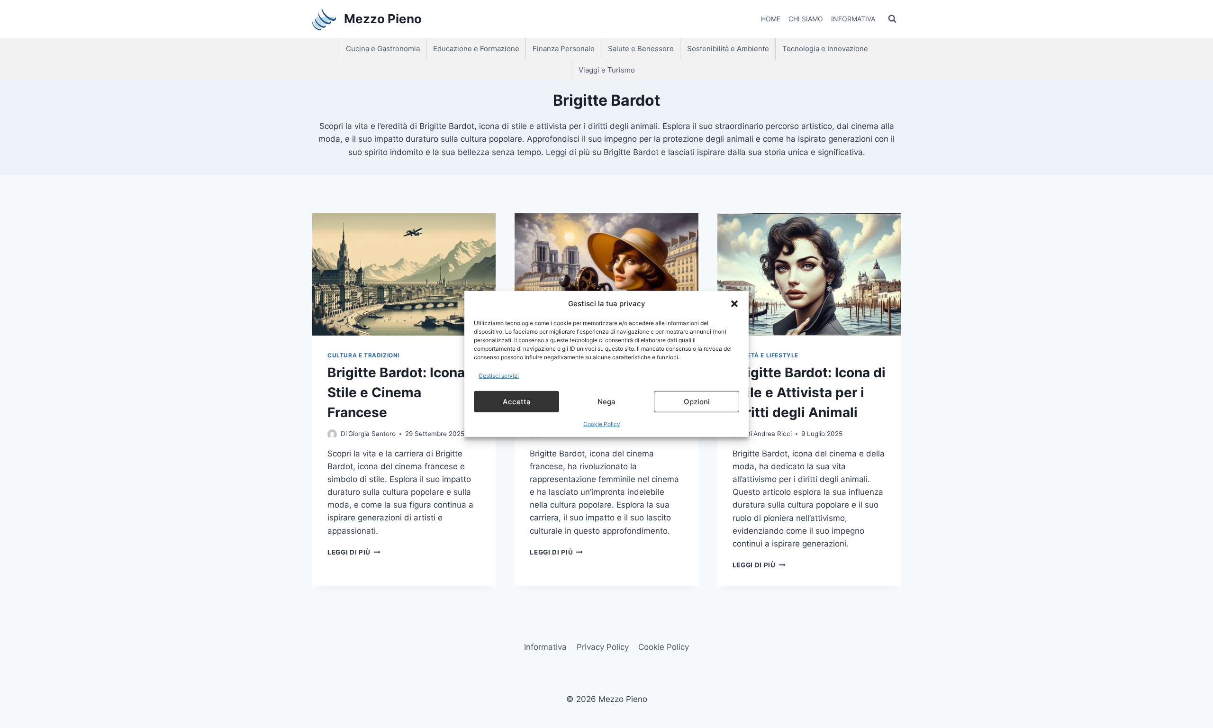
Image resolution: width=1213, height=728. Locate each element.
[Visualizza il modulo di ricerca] (892, 18)
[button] (734, 304)
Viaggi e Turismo (607, 69)
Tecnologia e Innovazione (825, 48)
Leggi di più (353, 552)
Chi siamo (805, 19)
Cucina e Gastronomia (383, 48)
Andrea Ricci (772, 433)
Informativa (853, 19)
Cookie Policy (601, 424)
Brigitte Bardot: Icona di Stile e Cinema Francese (403, 392)
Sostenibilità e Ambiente (728, 48)
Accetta (517, 401)
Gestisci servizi (499, 375)
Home (770, 19)
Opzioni (697, 401)
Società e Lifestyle (765, 355)
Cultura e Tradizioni (363, 355)
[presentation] (404, 274)
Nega (606, 401)
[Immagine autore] (332, 434)
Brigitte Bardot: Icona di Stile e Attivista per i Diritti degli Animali (809, 392)
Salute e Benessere (641, 48)
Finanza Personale (564, 48)
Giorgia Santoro (372, 433)
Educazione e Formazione (476, 48)
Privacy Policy (603, 647)
